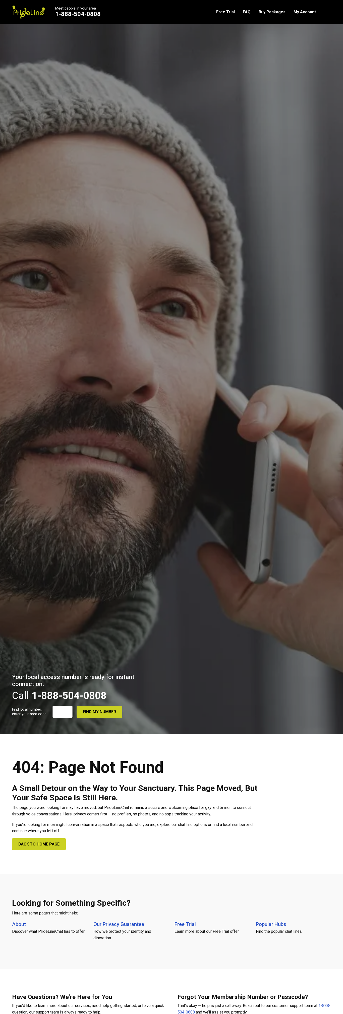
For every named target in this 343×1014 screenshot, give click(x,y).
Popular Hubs (271, 924)
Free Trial (225, 12)
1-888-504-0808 (78, 14)
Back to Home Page (39, 844)
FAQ (247, 12)
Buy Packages (272, 12)
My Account (305, 12)
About (19, 924)
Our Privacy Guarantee (118, 924)
